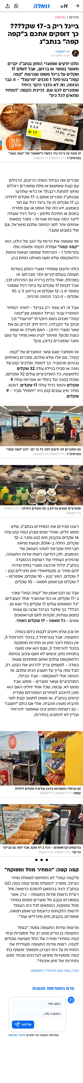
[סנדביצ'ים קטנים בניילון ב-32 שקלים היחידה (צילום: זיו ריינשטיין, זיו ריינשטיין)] (41, 491)
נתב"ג (75, 970)
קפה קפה (63, 970)
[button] (64, 6)
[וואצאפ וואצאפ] (16, 6)
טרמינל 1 (50, 970)
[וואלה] (42, 6)
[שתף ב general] (7, 6)
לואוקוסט (37, 970)
